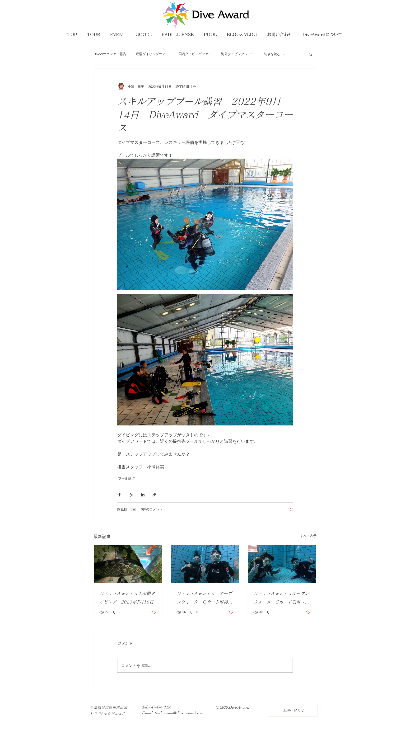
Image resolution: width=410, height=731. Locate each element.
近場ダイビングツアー (152, 54)
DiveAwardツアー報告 (109, 54)
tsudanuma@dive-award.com (179, 713)
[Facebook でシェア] (119, 494)
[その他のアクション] (290, 87)
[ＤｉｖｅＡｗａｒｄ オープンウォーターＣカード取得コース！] (205, 564)
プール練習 (126, 478)
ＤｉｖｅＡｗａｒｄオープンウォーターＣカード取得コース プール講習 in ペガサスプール (281, 598)
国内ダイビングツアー (195, 54)
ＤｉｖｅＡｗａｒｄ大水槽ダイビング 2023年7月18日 (127, 597)
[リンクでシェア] (154, 494)
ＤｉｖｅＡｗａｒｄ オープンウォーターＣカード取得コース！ (204, 598)
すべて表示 (308, 536)
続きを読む (272, 54)
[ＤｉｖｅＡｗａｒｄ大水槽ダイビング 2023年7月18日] (128, 564)
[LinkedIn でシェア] (142, 494)
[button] (310, 54)
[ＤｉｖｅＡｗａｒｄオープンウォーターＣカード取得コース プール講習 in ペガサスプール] (282, 564)
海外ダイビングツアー (237, 54)
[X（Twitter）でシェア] (131, 494)
